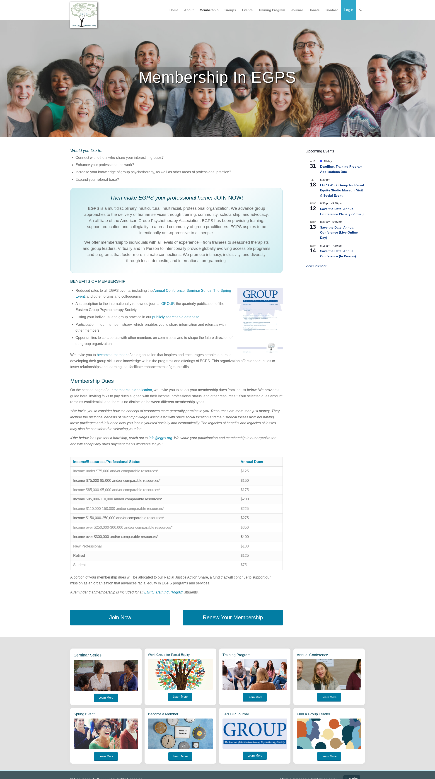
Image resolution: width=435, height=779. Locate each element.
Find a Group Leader (313, 714)
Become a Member (163, 714)
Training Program (236, 655)
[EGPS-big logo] (83, 15)
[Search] (360, 10)
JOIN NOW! (228, 198)
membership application (133, 390)
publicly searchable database (175, 317)
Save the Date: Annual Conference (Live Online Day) (339, 232)
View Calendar (316, 266)
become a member (112, 355)
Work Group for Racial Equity (169, 654)
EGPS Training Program (163, 592)
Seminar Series (198, 290)
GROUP (167, 304)
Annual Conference (169, 290)
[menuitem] (174, 10)
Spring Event (84, 714)
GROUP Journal (235, 714)
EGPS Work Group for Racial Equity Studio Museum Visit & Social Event (342, 190)
